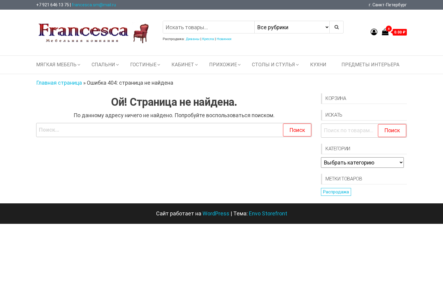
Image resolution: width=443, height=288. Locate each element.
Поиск (392, 130)
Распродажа (336, 192)
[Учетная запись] (374, 32)
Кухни (318, 64)
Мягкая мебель (56, 64)
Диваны (193, 39)
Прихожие (223, 64)
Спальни (103, 64)
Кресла (208, 39)
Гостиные (143, 64)
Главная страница (59, 83)
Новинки (224, 39)
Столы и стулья (273, 64)
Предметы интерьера (370, 64)
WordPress (216, 213)
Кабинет (182, 64)
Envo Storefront (268, 213)
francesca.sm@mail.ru (94, 4)
